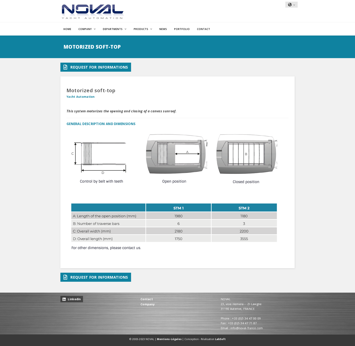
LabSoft (220, 339)
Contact (203, 29)
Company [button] (85, 29)
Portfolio (182, 29)
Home (67, 29)
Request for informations (99, 67)
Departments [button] (113, 29)
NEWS (163, 29)
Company (148, 304)
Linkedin (74, 299)
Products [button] (141, 29)
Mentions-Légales (169, 339)
